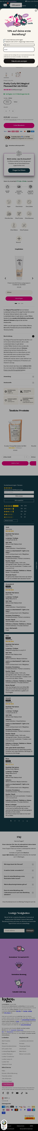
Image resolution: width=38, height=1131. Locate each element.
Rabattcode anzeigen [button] (19, 61)
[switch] (4, 1128)
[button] (36, 10)
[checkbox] (19, 45)
